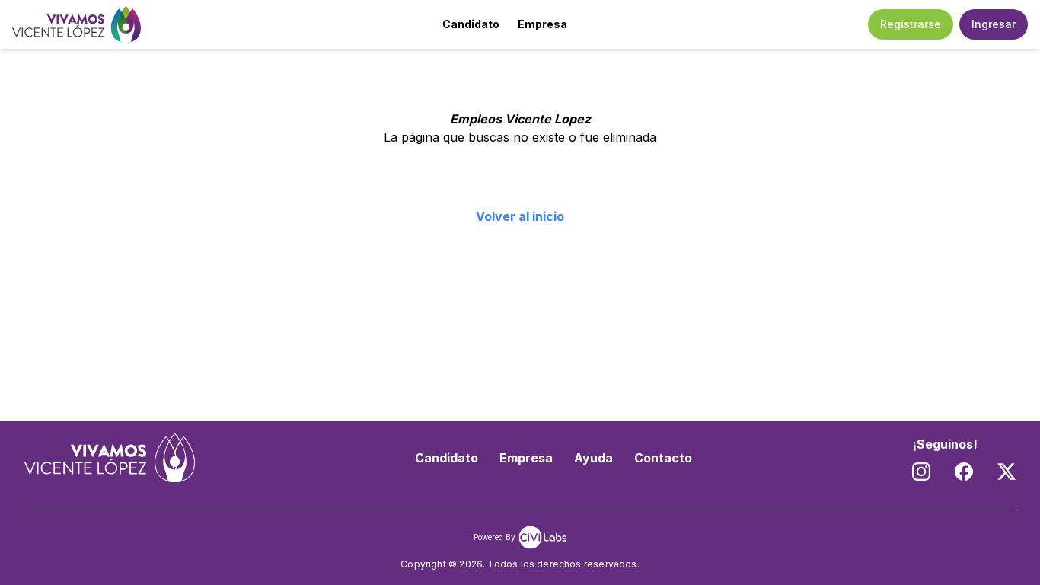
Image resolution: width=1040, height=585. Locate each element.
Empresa (542, 24)
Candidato (470, 24)
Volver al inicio (520, 216)
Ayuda (593, 457)
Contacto (663, 457)
